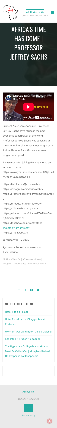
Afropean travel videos (14, 263)
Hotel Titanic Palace (16, 311)
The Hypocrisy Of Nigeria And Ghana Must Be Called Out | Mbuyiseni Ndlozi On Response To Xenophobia (27, 351)
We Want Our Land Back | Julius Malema (28, 331)
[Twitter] (38, 290)
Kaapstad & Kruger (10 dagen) (22, 338)
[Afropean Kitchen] (25, 290)
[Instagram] (32, 290)
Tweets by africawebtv (16, 227)
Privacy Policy (28, 415)
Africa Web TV (13, 259)
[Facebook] (19, 290)
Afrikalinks (35, 12)
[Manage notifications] (49, 421)
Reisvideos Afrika (37, 263)
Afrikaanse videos (31, 259)
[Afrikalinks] (10, 12)
